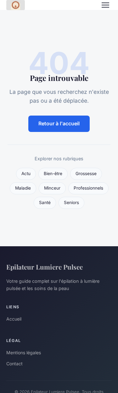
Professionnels (88, 188)
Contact (14, 363)
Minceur (52, 188)
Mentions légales (23, 352)
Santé (45, 202)
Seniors (71, 202)
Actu (26, 173)
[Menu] (105, 5)
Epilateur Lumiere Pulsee (44, 266)
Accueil (13, 319)
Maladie (23, 188)
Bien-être (53, 173)
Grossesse (86, 173)
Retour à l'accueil (59, 123)
